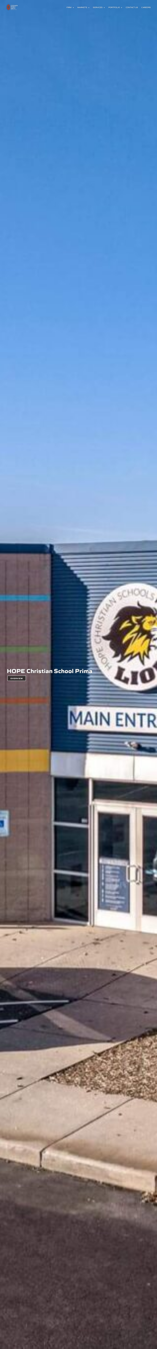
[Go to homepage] (12, 7)
